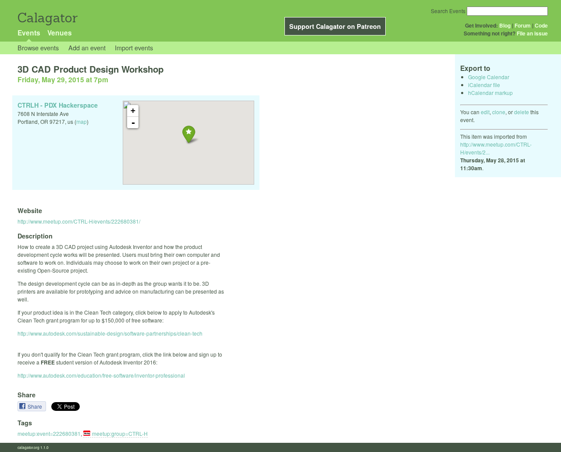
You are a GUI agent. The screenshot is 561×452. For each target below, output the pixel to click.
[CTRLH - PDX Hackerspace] (188, 134)
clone (498, 112)
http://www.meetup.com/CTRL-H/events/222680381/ (79, 221)
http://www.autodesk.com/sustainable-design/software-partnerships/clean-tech (110, 333)
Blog (505, 25)
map (81, 121)
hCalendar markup (490, 92)
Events (29, 33)
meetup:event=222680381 (49, 433)
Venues (59, 33)
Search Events (448, 10)
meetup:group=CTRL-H (120, 433)
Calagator (47, 18)
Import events (134, 47)
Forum (523, 25)
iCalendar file (484, 84)
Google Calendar (488, 77)
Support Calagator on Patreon (335, 26)
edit (485, 112)
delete (521, 112)
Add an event (87, 47)
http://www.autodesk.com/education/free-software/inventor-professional (101, 375)
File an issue (532, 33)
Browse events (38, 47)
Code (541, 25)
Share (35, 406)
